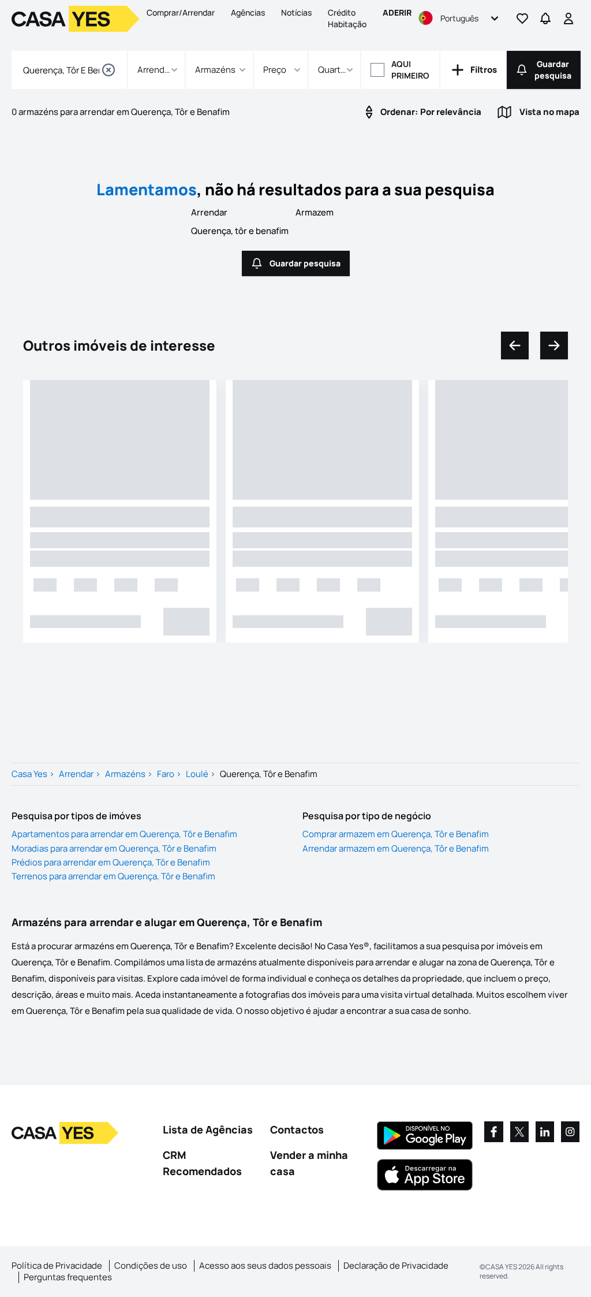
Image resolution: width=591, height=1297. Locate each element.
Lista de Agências (208, 1129)
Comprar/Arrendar (181, 12)
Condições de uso (150, 1265)
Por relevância (430, 112)
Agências (248, 12)
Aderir (397, 12)
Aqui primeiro (410, 69)
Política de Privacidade (57, 1265)
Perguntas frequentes (68, 1277)
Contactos (297, 1129)
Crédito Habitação (347, 18)
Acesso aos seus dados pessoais (265, 1265)
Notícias (296, 12)
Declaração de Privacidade (395, 1265)
